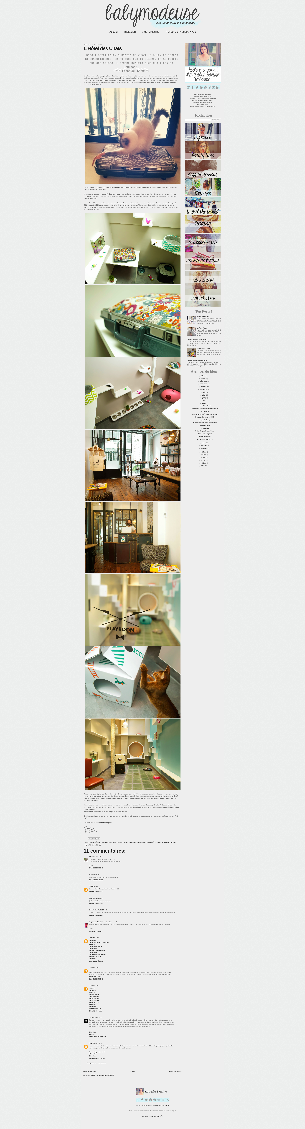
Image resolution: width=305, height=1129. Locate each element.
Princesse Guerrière (156, 1116)
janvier (203, 448)
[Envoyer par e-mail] (89, 838)
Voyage (173, 842)
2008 (203, 466)
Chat (110, 842)
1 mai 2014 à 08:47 (95, 931)
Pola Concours (205, 425)
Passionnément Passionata (197, 360)
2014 (202, 379)
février (203, 446)
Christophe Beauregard (103, 822)
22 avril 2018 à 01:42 (96, 979)
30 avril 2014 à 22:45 (96, 915)
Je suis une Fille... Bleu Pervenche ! (205, 422)
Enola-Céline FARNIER (96, 910)
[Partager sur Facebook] (96, 838)
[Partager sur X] (94, 838)
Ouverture (158, 842)
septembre (204, 389)
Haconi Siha (93, 1017)
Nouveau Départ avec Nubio (204, 417)
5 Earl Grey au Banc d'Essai (204, 431)
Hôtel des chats (141, 842)
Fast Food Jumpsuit (205, 434)
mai (204, 401)
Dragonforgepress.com (97, 1052)
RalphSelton (93, 1043)
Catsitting (105, 842)
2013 (202, 452)
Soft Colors (205, 428)
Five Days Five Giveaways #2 (198, 339)
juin (203, 398)
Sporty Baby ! (205, 411)
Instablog (130, 31)
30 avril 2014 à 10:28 (96, 880)
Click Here (92, 1032)
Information (93, 1054)
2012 (202, 455)
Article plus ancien (175, 1072)
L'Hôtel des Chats (205, 406)
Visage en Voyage (205, 436)
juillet (204, 395)
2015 (203, 376)
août (204, 392)
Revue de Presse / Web (180, 31)
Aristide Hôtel (94, 842)
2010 (202, 460)
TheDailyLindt (93, 856)
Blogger (173, 1111)
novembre (203, 384)
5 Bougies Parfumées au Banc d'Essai (205, 414)
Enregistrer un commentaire (96, 1063)
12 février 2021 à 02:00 (97, 1059)
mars (204, 443)
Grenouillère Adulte (203, 349)
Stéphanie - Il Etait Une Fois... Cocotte (101, 922)
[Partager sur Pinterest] (98, 838)
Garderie (125, 842)
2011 (202, 457)
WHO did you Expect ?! (205, 439)
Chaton (115, 842)
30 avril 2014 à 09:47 (96, 868)
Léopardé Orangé (205, 420)
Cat (100, 842)
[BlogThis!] (92, 838)
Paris (163, 842)
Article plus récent (89, 1072)
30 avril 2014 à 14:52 (96, 903)
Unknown (92, 938)
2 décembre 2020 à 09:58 (97, 1037)
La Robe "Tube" (202, 328)
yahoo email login (95, 976)
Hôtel (134, 842)
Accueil (113, 31)
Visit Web (92, 1034)
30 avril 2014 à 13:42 (96, 892)
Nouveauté (150, 842)
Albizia (91, 886)
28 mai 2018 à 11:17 (95, 1011)
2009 (202, 463)
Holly (130, 842)
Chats (120, 842)
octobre (204, 387)
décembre (203, 381)
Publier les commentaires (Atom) (102, 1075)
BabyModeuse (94, 898)
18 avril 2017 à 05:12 (96, 961)
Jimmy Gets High (202, 316)
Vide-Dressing (150, 31)
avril (203, 403)
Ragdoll (167, 842)
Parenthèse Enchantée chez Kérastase (205, 409)
